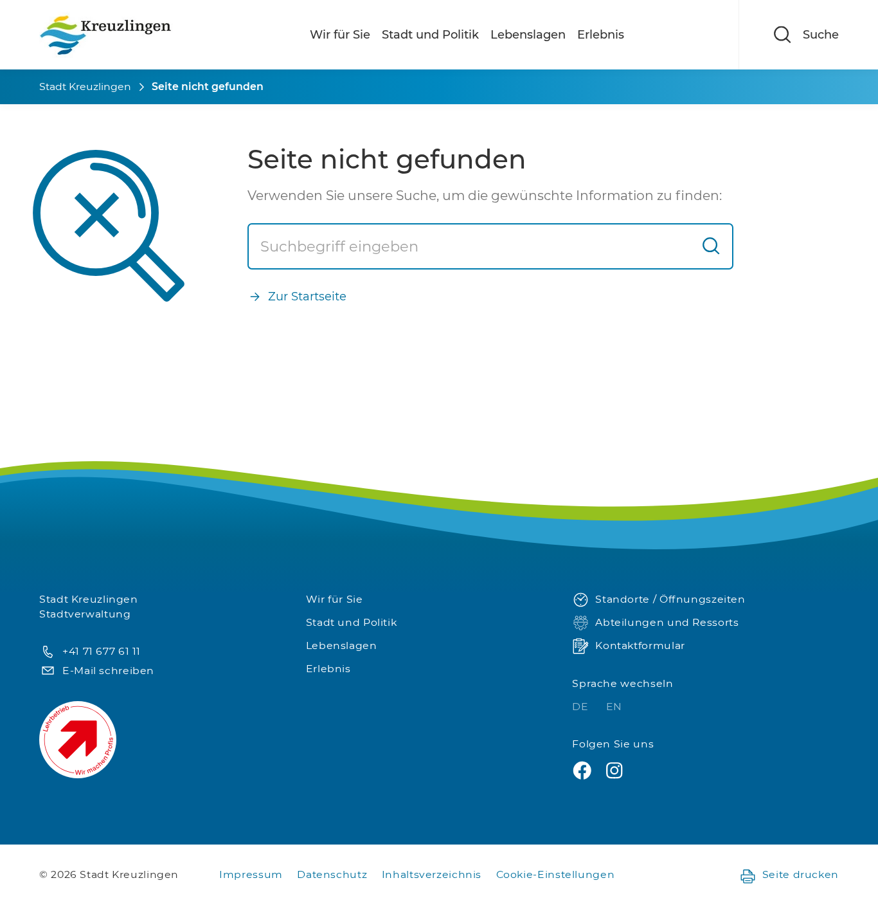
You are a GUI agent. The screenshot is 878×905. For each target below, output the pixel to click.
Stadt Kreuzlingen (85, 86)
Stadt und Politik (430, 35)
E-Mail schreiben (108, 670)
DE (581, 706)
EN (614, 706)
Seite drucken (800, 874)
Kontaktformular (640, 645)
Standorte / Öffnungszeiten (670, 599)
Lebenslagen (528, 35)
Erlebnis (600, 35)
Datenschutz (332, 874)
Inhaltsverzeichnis (431, 874)
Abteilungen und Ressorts (667, 622)
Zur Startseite (307, 296)
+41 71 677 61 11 (101, 651)
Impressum (251, 874)
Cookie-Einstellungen (555, 874)
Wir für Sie (340, 35)
